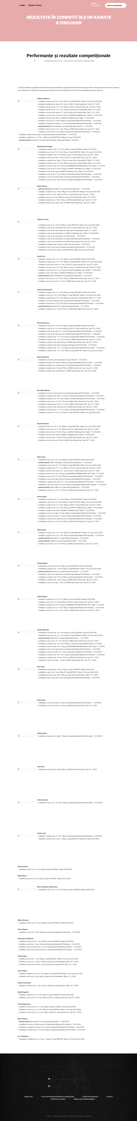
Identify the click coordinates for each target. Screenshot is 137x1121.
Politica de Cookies (58, 1099)
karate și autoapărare (114, 5)
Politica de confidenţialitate (84, 1099)
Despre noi (28, 1096)
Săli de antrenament (90, 1096)
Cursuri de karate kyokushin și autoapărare (57, 1096)
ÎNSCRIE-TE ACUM (35, 5)
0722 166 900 (96, 5)
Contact (110, 1096)
